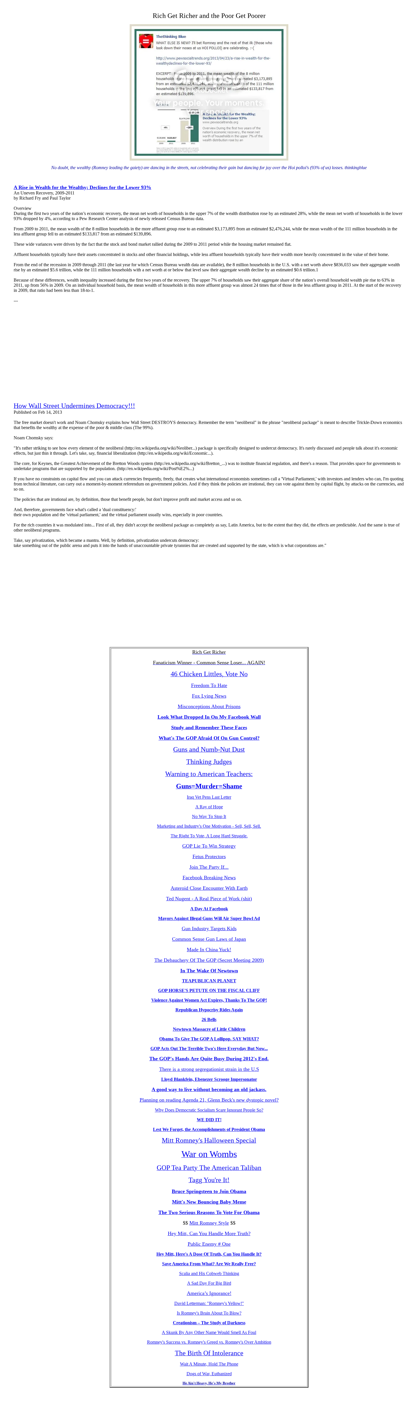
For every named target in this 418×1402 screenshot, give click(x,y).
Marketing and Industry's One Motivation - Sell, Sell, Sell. (209, 826)
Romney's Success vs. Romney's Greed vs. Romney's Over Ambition (209, 1342)
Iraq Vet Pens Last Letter (209, 797)
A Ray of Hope (209, 806)
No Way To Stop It (209, 816)
